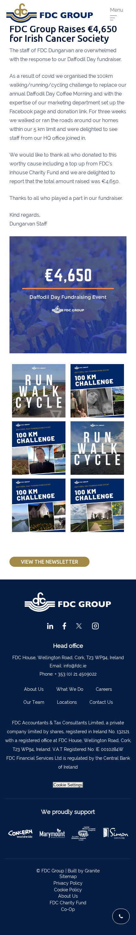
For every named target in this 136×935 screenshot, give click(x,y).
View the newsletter (49, 562)
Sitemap (68, 876)
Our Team (33, 702)
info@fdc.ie (75, 665)
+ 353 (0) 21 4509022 (75, 674)
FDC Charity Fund (68, 902)
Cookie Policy (68, 889)
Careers (104, 689)
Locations (67, 702)
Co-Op (68, 909)
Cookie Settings (68, 785)
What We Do (69, 689)
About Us (34, 689)
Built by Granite (84, 870)
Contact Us (101, 702)
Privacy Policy (68, 883)
